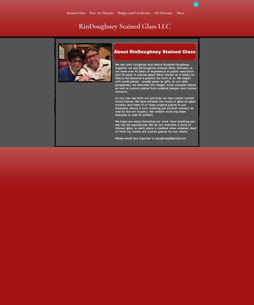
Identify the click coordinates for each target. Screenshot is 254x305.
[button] (196, 3)
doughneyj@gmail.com (170, 138)
